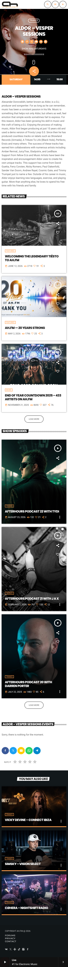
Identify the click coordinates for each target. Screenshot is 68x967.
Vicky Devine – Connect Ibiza (28, 820)
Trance (34, 20)
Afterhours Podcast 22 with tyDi (32, 511)
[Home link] (9, 4)
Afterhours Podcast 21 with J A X (32, 598)
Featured (10, 251)
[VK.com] (6, 949)
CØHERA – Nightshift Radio (26, 908)
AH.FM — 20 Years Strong (25, 328)
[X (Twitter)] (10, 949)
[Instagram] (23, 949)
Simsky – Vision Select (23, 864)
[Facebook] (27, 949)
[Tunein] (15, 949)
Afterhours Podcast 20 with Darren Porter (28, 684)
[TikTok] (19, 949)
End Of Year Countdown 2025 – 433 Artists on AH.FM (33, 397)
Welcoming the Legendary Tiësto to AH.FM (32, 258)
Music (8, 390)
